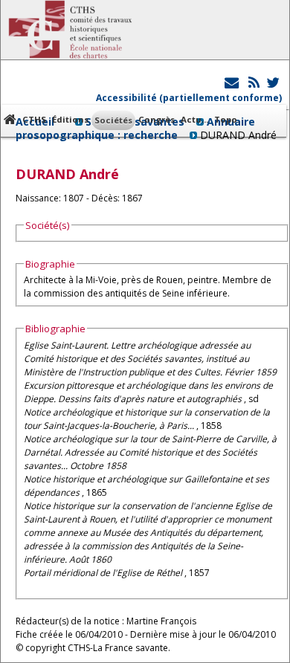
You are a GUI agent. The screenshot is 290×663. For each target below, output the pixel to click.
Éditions (70, 119)
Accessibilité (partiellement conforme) (189, 97)
